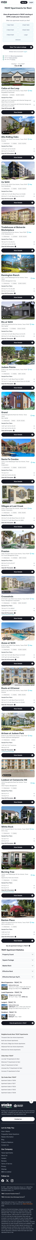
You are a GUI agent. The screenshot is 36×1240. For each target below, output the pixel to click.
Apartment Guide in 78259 (8, 1080)
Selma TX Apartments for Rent (9, 1065)
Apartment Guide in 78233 (8, 1086)
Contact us (18, 1119)
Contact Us (5, 1145)
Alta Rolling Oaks (10, 137)
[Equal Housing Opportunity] (18, 1105)
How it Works (5, 1131)
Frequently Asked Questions (10, 1134)
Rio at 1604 (7, 322)
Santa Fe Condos (10, 459)
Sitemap (4, 1169)
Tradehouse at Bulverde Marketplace (13, 228)
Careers (3, 1158)
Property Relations (7, 1142)
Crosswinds (7, 596)
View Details (18, 112)
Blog (2, 1139)
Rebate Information (7, 1137)
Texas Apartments (7, 1153)
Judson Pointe (8, 367)
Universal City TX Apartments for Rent (11, 1068)
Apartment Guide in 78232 (8, 1089)
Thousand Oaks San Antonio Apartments (12, 1037)
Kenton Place (8, 920)
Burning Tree (7, 872)
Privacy (3, 1166)
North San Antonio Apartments (9, 1040)
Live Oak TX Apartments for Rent (10, 1059)
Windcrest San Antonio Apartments (10, 1049)
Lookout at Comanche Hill (14, 780)
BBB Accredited (6, 1172)
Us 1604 (5, 182)
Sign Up (24, 2)
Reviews (4, 1161)
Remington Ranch (10, 275)
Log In (31, 2)
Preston (5, 551)
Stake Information (28, 1204)
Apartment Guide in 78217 (8, 1083)
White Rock (7, 827)
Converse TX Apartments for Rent (10, 1071)
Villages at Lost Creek (12, 506)
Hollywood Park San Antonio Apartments (12, 1046)
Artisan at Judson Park (12, 733)
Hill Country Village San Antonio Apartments (13, 1043)
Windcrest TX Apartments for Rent (10, 1062)
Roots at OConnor (10, 688)
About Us (4, 1155)
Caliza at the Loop (10, 88)
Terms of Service (6, 1164)
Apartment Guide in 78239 (8, 1092)
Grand (4, 412)
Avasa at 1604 (8, 643)
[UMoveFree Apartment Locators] (6, 1105)
